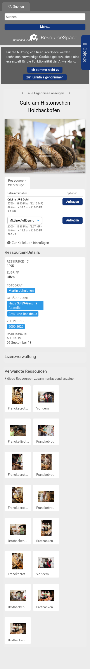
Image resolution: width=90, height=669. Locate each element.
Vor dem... (44, 408)
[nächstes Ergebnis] (68, 93)
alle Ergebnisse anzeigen (46, 93)
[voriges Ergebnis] (23, 93)
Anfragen (72, 201)
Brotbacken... (18, 541)
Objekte (84, 53)
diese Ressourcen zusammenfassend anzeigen (40, 379)
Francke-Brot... (19, 442)
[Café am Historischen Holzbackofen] (45, 146)
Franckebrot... (18, 408)
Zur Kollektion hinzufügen (30, 243)
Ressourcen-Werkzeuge (17, 183)
